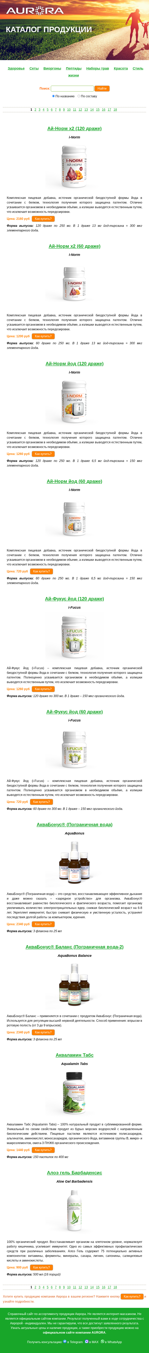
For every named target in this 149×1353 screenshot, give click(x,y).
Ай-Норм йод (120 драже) (75, 363)
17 (109, 109)
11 (74, 109)
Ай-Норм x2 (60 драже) (74, 246)
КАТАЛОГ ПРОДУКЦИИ (49, 29)
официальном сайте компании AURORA (74, 1332)
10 (69, 109)
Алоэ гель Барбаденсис (74, 1172)
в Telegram (75, 1342)
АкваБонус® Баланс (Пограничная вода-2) (75, 946)
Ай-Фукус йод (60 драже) (74, 711)
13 (86, 109)
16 (103, 109)
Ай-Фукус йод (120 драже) (74, 598)
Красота (121, 68)
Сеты (34, 68)
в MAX (93, 1342)
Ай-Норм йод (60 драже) (74, 481)
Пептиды (73, 68)
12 (80, 109)
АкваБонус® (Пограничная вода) (75, 824)
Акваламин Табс (75, 1055)
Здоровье (16, 68)
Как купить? (43, 218)
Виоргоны (52, 68)
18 (115, 109)
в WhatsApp (113, 1342)
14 (92, 109)
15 (98, 109)
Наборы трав (97, 68)
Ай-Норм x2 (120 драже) (74, 128)
